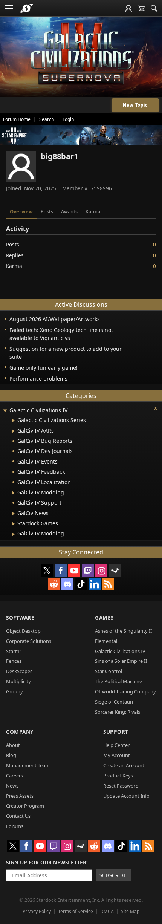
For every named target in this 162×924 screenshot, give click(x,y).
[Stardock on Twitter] (47, 570)
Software (20, 617)
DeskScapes (19, 671)
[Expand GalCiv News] (13, 514)
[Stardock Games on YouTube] (74, 570)
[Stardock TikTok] (81, 584)
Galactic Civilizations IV (120, 651)
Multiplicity (18, 681)
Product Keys (118, 775)
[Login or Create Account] (128, 8)
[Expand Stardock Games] (13, 524)
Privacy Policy (37, 911)
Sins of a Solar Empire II (121, 661)
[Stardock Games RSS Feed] (108, 584)
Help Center (116, 745)
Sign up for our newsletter (46, 862)
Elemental (106, 641)
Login (68, 119)
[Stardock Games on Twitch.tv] (88, 570)
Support (115, 731)
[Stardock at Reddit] (54, 584)
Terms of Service (75, 911)
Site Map (130, 911)
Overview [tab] (21, 211)
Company (20, 731)
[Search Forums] (154, 8)
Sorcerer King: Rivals (117, 711)
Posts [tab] (47, 211)
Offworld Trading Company (125, 691)
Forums (14, 826)
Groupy (14, 691)
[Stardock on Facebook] (60, 570)
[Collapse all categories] (155, 408)
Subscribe (113, 875)
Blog (11, 755)
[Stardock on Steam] (115, 570)
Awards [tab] (69, 211)
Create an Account (123, 765)
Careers (14, 775)
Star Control (108, 671)
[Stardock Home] (26, 8)
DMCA (107, 911)
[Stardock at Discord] (67, 584)
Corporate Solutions (28, 641)
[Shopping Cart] (141, 8)
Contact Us (18, 815)
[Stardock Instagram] (101, 570)
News (12, 785)
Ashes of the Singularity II (123, 630)
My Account (116, 755)
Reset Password (121, 785)
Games (104, 617)
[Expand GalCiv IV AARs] (13, 431)
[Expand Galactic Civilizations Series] (13, 420)
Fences (13, 661)
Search (46, 119)
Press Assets (20, 795)
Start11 (14, 651)
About (13, 745)
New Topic (135, 105)
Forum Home (17, 119)
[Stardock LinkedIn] (94, 584)
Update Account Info (126, 795)
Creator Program (25, 805)
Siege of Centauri (114, 701)
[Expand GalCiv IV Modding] (13, 493)
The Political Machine (118, 681)
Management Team (28, 765)
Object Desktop (23, 630)
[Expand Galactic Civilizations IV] (5, 411)
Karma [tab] (93, 211)
